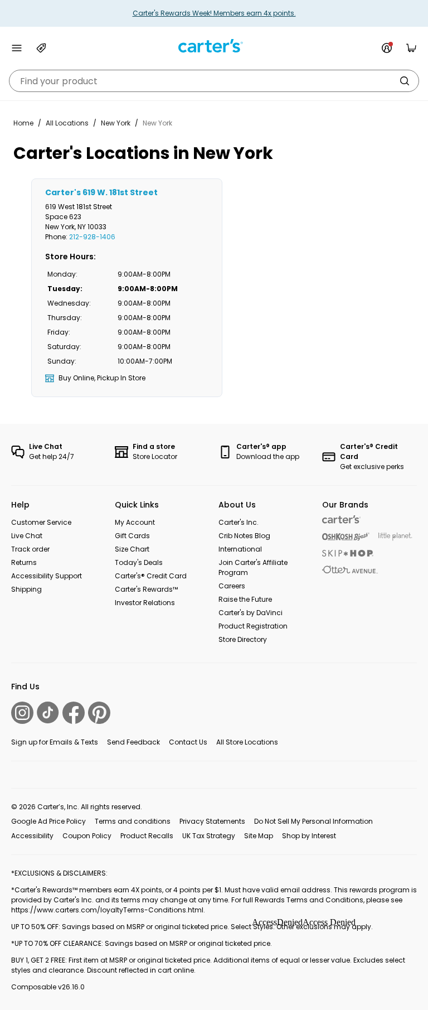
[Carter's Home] (214, 46)
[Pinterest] (99, 713)
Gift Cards (132, 535)
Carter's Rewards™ (146, 589)
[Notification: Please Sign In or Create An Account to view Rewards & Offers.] (386, 48)
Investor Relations (145, 602)
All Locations (67, 123)
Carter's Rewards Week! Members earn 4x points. (214, 13)
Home (23, 123)
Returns (24, 562)
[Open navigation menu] (16, 48)
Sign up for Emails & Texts (54, 742)
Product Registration (253, 626)
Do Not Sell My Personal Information (313, 821)
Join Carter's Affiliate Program (253, 567)
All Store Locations (247, 742)
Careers (231, 586)
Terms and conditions (133, 821)
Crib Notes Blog (244, 535)
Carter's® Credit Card (151, 576)
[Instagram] (22, 713)
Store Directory (242, 639)
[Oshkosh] (345, 537)
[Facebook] (73, 713)
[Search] (405, 81)
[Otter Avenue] (350, 570)
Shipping (26, 589)
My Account (135, 522)
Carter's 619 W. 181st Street (101, 192)
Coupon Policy (86, 835)
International (240, 549)
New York (115, 123)
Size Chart (132, 549)
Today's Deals (139, 562)
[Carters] (341, 519)
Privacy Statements (212, 821)
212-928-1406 (92, 236)
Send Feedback (133, 742)
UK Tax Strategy (208, 835)
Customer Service (41, 522)
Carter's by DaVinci (250, 612)
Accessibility (32, 835)
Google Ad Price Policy (48, 821)
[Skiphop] (347, 553)
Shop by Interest (309, 835)
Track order (30, 549)
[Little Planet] (395, 537)
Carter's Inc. (238, 522)
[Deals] (41, 48)
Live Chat (26, 535)
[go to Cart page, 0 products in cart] (411, 48)
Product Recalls (146, 835)
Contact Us (188, 742)
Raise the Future (245, 599)
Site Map (258, 835)
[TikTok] (48, 712)
